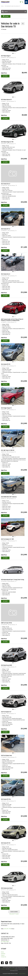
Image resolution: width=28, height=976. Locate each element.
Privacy (20, 973)
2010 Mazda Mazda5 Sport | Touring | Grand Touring (12, 579)
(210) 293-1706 (7, 928)
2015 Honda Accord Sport (7, 888)
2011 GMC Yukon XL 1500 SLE (7, 450)
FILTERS (6, 16)
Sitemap (23, 973)
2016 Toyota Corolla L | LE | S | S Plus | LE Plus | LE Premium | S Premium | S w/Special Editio (12, 319)
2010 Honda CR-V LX (5, 229)
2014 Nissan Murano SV (6, 99)
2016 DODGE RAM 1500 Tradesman (9, 497)
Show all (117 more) (14, 914)
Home (2, 6)
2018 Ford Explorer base (6, 755)
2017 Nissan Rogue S (6, 56)
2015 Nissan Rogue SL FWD (7, 142)
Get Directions (4, 925)
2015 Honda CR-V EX (5, 843)
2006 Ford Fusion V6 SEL (6, 623)
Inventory (3, 953)
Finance (2, 955)
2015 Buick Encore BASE (6, 665)
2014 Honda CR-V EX (5, 364)
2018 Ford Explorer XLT (6, 711)
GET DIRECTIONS (5, 941)
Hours (13, 928)
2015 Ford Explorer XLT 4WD (7, 539)
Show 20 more (14, 911)
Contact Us (3, 956)
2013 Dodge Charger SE (6, 408)
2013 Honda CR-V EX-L (6, 799)
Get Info (5, 76)
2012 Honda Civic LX (5, 183)
